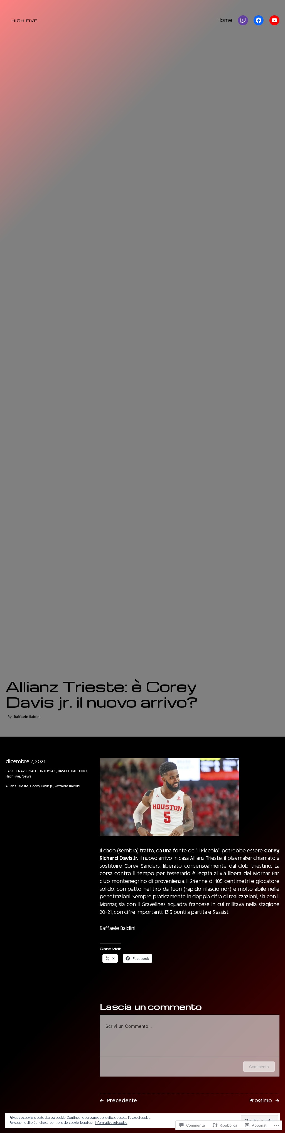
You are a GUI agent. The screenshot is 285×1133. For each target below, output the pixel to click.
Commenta (259, 1066)
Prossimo (260, 1100)
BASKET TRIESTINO (72, 771)
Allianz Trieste (17, 786)
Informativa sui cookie (111, 1123)
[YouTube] (274, 20)
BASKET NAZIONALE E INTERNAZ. (31, 771)
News (26, 776)
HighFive (13, 776)
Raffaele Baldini (67, 786)
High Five (24, 20)
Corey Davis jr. (41, 786)
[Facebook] (259, 20)
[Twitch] (243, 20)
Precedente (122, 1100)
